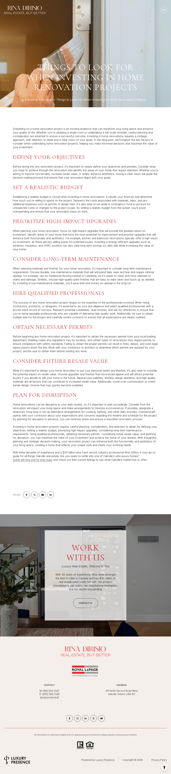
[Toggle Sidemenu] (163, 10)
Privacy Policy (159, 759)
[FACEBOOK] (69, 718)
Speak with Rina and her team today (32, 459)
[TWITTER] (93, 718)
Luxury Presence (105, 759)
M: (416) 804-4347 (49, 690)
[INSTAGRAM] (77, 718)
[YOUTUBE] (101, 718)
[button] (85, 603)
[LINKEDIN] (85, 718)
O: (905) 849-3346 (49, 694)
